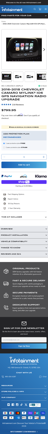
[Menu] (45, 9)
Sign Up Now (24, 346)
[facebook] (13, 405)
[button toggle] (24, 15)
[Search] (35, 9)
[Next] (44, 49)
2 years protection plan (16, 147)
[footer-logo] (24, 360)
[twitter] (26, 406)
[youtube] (8, 405)
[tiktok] (21, 405)
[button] (24, 431)
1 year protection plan (15, 143)
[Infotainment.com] (11, 9)
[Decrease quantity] (4, 157)
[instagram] (17, 405)
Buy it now (24, 183)
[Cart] (40, 9)
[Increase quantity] (43, 157)
